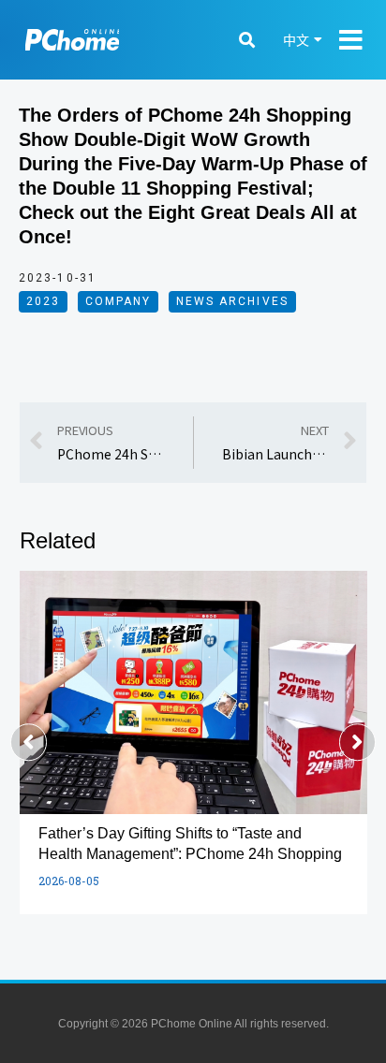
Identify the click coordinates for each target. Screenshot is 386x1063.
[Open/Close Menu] (350, 39)
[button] (29, 743)
